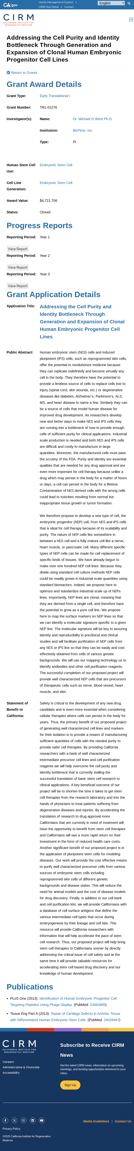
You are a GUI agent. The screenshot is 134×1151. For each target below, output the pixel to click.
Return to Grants (23, 73)
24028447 (111, 1020)
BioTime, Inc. (83, 130)
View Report (18, 249)
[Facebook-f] (5, 1120)
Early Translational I (55, 96)
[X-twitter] (14, 1120)
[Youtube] (41, 1120)
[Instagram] (23, 1120)
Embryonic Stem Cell (56, 165)
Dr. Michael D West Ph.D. (93, 119)
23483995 (97, 1005)
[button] (128, 3)
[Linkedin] (32, 1120)
